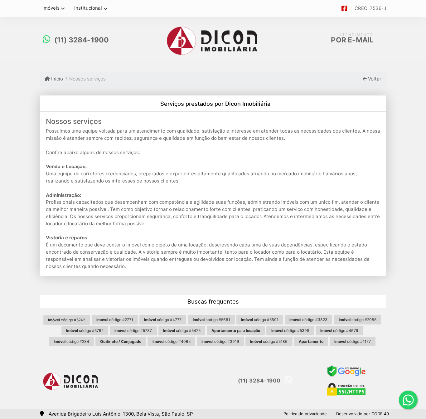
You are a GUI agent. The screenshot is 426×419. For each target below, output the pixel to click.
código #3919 (220, 341)
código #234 (71, 341)
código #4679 (339, 330)
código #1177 (352, 341)
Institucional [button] (88, 8)
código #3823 (308, 319)
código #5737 (133, 330)
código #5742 (66, 320)
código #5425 (182, 330)
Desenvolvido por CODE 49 (362, 413)
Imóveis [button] (51, 8)
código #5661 (211, 319)
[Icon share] (344, 8)
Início (56, 79)
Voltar (374, 79)
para (235, 330)
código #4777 (163, 319)
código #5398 (290, 330)
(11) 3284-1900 (81, 40)
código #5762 (85, 330)
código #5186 (269, 341)
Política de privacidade (305, 413)
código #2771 (114, 319)
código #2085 (357, 319)
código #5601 (259, 319)
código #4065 (171, 341)
